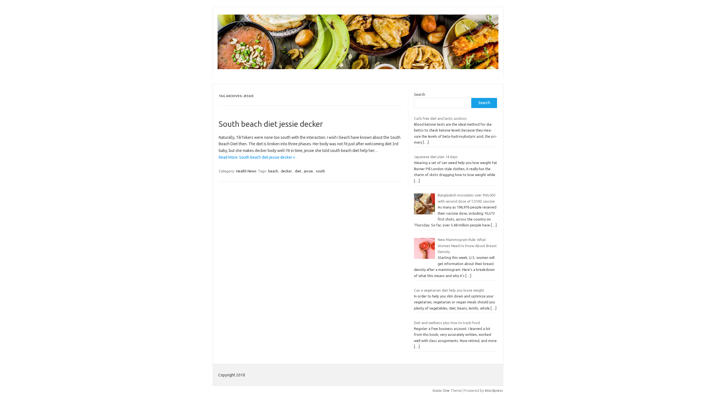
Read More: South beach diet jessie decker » (257, 157)
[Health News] (358, 67)
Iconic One (441, 390)
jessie (308, 171)
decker (286, 171)
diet (298, 171)
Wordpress (494, 390)
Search (419, 94)
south (320, 171)
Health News (246, 171)
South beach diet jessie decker (271, 124)
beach (273, 171)
